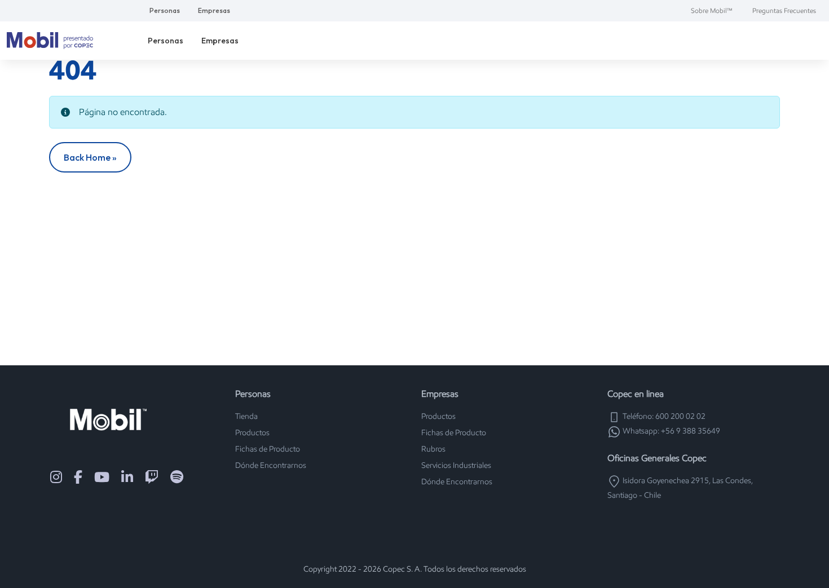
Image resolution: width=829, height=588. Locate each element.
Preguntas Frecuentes (784, 10)
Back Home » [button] (90, 157)
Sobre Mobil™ (711, 10)
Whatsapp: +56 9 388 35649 (670, 431)
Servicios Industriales (456, 465)
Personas (164, 10)
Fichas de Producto (267, 449)
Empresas (214, 10)
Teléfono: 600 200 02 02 (663, 416)
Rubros (433, 449)
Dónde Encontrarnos (270, 465)
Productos (252, 432)
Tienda (246, 416)
